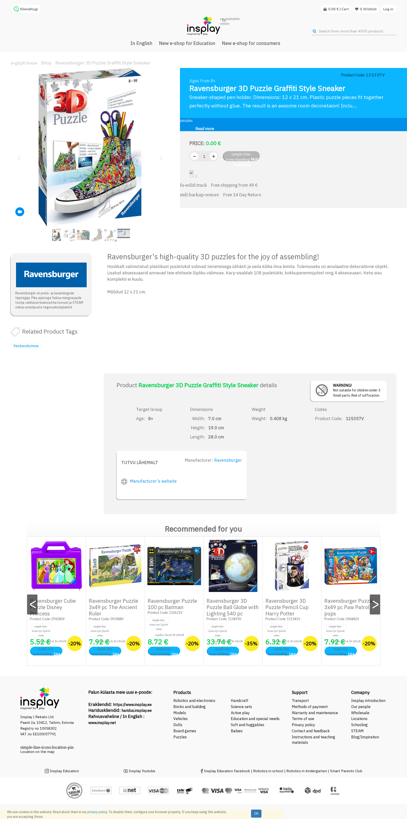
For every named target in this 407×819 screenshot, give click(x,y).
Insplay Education (64, 771)
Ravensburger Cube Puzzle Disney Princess (53, 607)
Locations (359, 718)
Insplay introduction (368, 700)
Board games (184, 730)
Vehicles (180, 718)
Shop (46, 63)
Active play (240, 712)
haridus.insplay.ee (137, 710)
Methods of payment (310, 706)
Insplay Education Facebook (227, 771)
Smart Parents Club (346, 771)
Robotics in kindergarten (307, 771)
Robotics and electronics (194, 700)
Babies (237, 730)
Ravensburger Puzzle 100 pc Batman (172, 603)
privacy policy (97, 812)
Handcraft (239, 700)
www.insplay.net (102, 722)
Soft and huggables (247, 724)
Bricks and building (189, 706)
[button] (20, 155)
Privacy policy (303, 724)
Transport (300, 700)
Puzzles (180, 737)
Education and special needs (255, 718)
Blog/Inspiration (365, 737)
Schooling (359, 724)
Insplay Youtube (142, 771)
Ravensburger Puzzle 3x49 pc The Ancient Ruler (113, 607)
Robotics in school (268, 771)
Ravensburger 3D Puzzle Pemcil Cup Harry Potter (287, 607)
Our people (360, 706)
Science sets (242, 706)
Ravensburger (228, 460)
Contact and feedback (311, 730)
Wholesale (360, 712)
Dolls (177, 724)
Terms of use (303, 718)
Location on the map (37, 751)
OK (256, 813)
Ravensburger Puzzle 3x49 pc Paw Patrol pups (349, 607)
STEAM (357, 730)
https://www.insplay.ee (132, 704)
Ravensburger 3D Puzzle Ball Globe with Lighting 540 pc (233, 607)
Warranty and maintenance (315, 712)
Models (179, 712)
